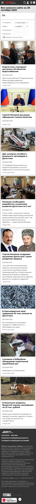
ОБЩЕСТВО (6, 85)
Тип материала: (6, 22)
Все (3, 15)
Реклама (14, 435)
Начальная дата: (7, 30)
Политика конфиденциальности (14, 438)
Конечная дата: (6, 34)
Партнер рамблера (17, 495)
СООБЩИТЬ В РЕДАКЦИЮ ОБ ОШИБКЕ (15, 440)
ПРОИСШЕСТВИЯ (8, 172)
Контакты (5, 435)
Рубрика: (5, 26)
